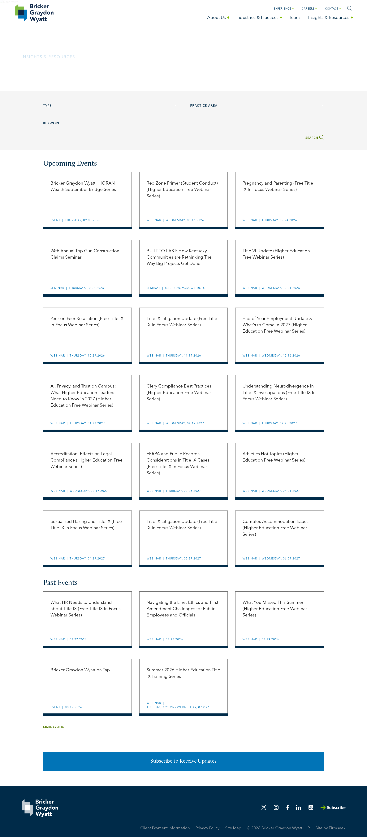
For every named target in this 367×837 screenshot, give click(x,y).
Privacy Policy (207, 828)
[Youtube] (311, 807)
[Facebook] (287, 807)
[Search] (349, 8)
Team (294, 18)
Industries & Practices (257, 18)
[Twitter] (263, 807)
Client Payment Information (165, 828)
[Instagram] (276, 807)
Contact (332, 8)
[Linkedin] (298, 807)
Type (47, 106)
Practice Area (204, 106)
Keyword (52, 123)
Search (311, 138)
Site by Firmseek (331, 828)
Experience (282, 8)
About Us (216, 18)
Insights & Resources (328, 18)
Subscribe (336, 808)
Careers (308, 8)
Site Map (233, 828)
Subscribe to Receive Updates (183, 761)
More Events (53, 727)
